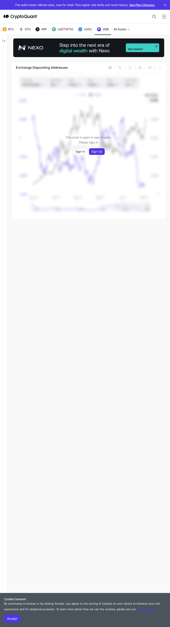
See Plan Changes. (142, 5)
